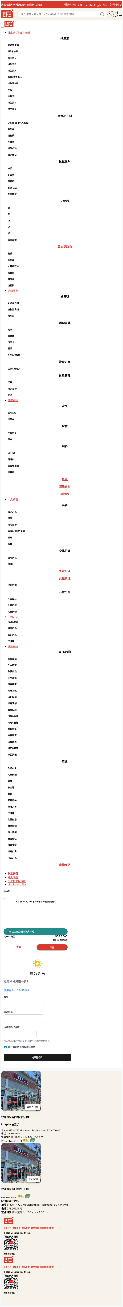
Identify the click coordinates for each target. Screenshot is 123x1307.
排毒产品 (12, 857)
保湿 (10, 518)
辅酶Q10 (12, 148)
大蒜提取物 (13, 266)
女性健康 (12, 819)
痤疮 (10, 537)
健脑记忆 (12, 838)
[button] (73, 4)
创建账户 (37, 1057)
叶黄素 (11, 142)
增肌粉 (11, 315)
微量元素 (12, 239)
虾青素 (11, 174)
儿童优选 (12, 774)
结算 (52, 947)
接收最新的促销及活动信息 (21, 1047)
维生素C (12, 57)
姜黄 (10, 253)
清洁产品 (12, 511)
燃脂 (10, 395)
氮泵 (10, 329)
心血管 (11, 787)
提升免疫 (12, 845)
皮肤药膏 (12, 735)
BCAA (11, 342)
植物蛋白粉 (13, 309)
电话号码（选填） (13, 1027)
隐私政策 (26, 1228)
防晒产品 (12, 557)
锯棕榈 (11, 285)
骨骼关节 (12, 806)
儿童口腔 (12, 605)
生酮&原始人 (14, 368)
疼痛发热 (12, 690)
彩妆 (10, 543)
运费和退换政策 (17, 881)
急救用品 (12, 671)
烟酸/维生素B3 (15, 77)
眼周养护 (12, 524)
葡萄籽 (11, 181)
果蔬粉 (64, 494)
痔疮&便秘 (13, 722)
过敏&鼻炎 (13, 716)
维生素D (12, 64)
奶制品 (11, 419)
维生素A (12, 70)
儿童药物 (12, 611)
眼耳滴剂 (12, 703)
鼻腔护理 (12, 754)
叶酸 (10, 89)
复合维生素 (13, 45)
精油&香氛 (13, 621)
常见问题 (13, 877)
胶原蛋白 (12, 154)
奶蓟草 (11, 260)
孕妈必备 (12, 768)
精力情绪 (12, 832)
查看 (18, 947)
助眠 (10, 794)
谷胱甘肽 (12, 187)
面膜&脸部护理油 (16, 531)
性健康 (11, 641)
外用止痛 (12, 677)
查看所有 (12, 194)
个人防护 (12, 665)
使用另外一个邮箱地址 (16, 990)
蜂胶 (10, 168)
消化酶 (11, 135)
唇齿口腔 (12, 709)
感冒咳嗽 (12, 684)
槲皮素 (11, 279)
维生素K (12, 109)
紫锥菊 (11, 272)
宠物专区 (64, 865)
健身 (10, 781)
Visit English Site (98, 5)
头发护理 (64, 571)
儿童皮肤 (12, 598)
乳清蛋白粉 (13, 303)
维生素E (12, 102)
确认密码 (8, 1012)
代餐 (10, 382)
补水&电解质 (14, 354)
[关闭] (2, 27)
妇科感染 (12, 729)
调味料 (11, 472)
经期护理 (12, 585)
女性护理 (64, 578)
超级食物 (64, 486)
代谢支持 (12, 388)
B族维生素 (13, 51)
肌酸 (10, 348)
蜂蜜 (65, 479)
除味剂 (11, 564)
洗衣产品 (12, 634)
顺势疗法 (12, 658)
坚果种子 (12, 433)
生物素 (11, 96)
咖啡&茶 (12, 412)
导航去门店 (32, 1107)
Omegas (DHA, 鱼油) (18, 122)
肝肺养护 (12, 800)
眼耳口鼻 (12, 851)
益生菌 (11, 129)
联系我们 (13, 873)
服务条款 (16, 1228)
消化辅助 (12, 697)
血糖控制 (12, 825)
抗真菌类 (12, 741)
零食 (10, 439)
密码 (6, 996)
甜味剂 (11, 459)
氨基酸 (11, 336)
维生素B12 (13, 83)
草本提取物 (64, 247)
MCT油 (11, 453)
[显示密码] (67, 1003)
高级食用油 (13, 465)
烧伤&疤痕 (13, 748)
